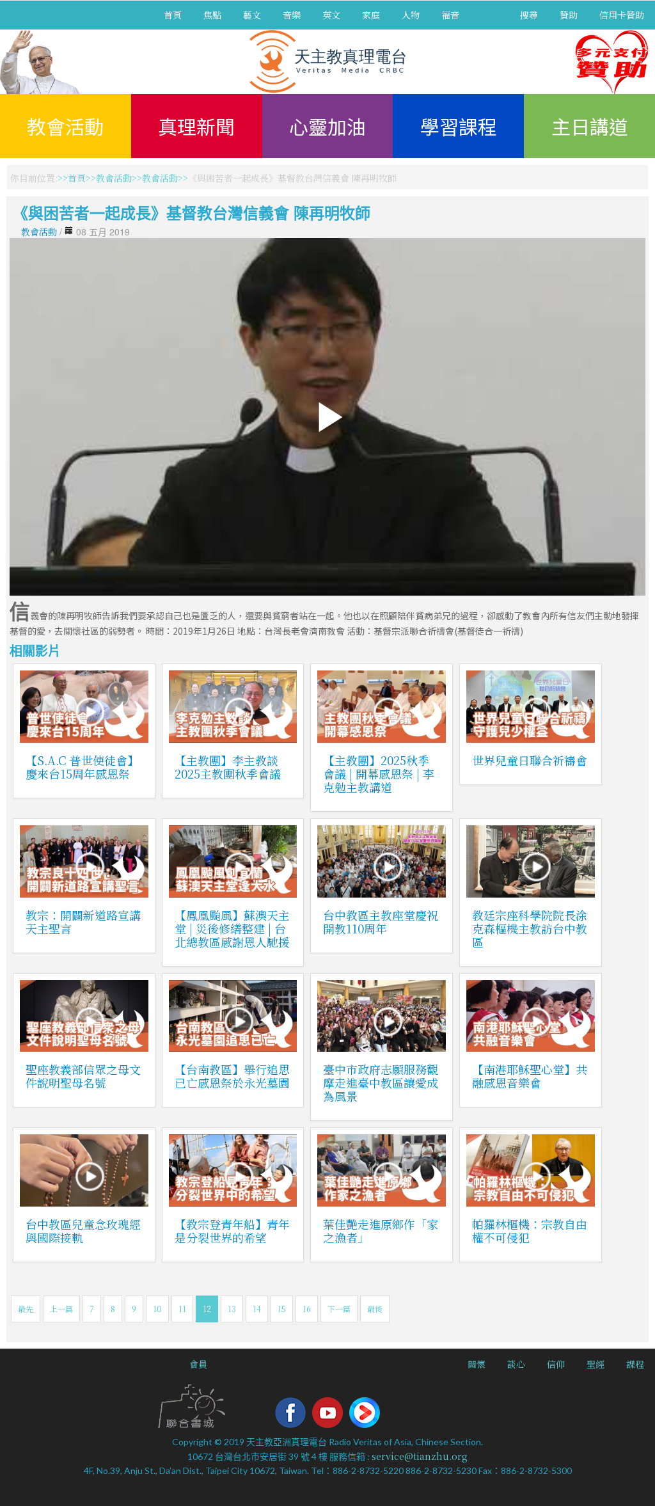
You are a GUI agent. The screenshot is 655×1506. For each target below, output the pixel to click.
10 (157, 1308)
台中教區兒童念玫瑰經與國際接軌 (83, 1231)
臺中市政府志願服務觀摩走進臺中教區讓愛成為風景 (380, 1082)
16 (307, 1308)
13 (232, 1308)
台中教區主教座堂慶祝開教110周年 (380, 922)
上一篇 (61, 1308)
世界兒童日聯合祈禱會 (529, 760)
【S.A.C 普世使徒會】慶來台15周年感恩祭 (82, 767)
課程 (635, 1364)
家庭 (371, 14)
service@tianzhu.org (420, 1456)
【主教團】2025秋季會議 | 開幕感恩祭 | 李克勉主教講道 (378, 773)
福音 (450, 14)
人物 (411, 14)
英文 (331, 14)
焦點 (212, 14)
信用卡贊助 (621, 14)
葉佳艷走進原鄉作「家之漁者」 (380, 1231)
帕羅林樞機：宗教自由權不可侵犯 (529, 1231)
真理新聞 (196, 126)
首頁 (173, 14)
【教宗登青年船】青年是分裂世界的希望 (232, 1231)
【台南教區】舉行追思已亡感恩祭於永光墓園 (232, 1076)
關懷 (476, 1364)
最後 (375, 1308)
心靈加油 (327, 126)
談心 (516, 1364)
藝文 (252, 14)
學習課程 (458, 126)
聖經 (595, 1364)
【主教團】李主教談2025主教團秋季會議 (228, 767)
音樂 (292, 14)
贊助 (569, 14)
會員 (198, 1364)
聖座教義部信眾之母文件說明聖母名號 (83, 1076)
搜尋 (529, 14)
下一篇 (339, 1308)
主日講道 (589, 126)
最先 (25, 1308)
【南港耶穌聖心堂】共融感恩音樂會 (529, 1076)
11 (182, 1308)
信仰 (556, 1364)
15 (282, 1308)
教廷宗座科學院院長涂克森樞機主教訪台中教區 (529, 928)
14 (257, 1308)
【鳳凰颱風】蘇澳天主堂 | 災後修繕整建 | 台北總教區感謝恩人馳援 (232, 928)
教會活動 (65, 126)
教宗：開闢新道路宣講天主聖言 (83, 922)
